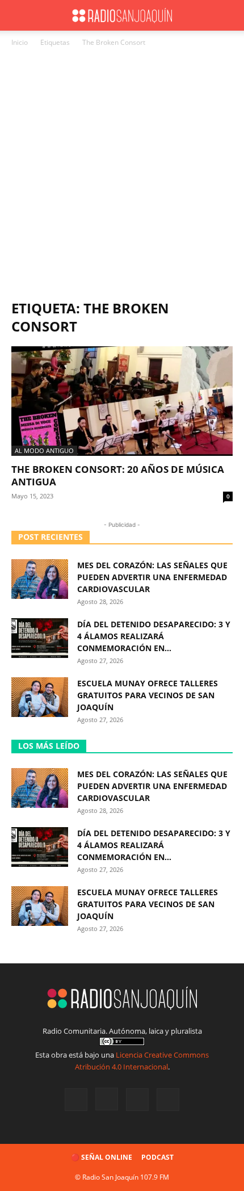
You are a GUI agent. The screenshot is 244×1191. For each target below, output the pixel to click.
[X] (137, 1099)
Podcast (157, 1157)
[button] (19, 15)
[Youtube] (168, 1099)
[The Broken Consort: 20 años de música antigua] (122, 401)
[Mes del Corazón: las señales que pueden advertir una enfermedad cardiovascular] (39, 579)
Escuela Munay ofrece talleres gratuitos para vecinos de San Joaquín (147, 695)
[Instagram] (106, 1099)
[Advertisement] (122, 176)
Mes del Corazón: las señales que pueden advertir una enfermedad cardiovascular (152, 577)
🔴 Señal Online (101, 1157)
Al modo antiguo (44, 450)
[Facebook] (76, 1099)
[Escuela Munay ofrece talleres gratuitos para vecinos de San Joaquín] (39, 697)
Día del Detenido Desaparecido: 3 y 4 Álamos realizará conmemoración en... (153, 636)
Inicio (19, 42)
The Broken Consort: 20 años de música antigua (117, 475)
